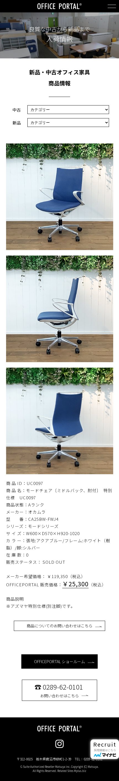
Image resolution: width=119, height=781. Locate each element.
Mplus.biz (80, 771)
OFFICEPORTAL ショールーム (59, 661)
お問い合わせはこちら (59, 690)
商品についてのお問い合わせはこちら (59, 625)
